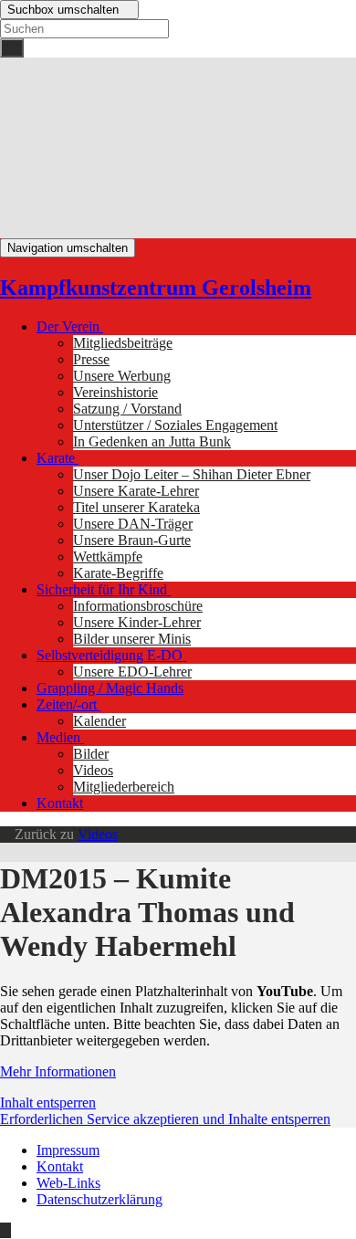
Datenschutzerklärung (99, 1199)
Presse (91, 359)
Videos (93, 770)
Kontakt (60, 803)
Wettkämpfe (107, 556)
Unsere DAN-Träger (133, 523)
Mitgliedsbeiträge (123, 343)
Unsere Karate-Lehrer (136, 491)
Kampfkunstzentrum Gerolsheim (155, 287)
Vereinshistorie (115, 392)
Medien (60, 737)
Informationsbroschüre (138, 606)
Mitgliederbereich (123, 786)
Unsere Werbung (122, 375)
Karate (58, 458)
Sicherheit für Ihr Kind (104, 589)
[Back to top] (5, 1230)
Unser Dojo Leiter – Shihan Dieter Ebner (191, 474)
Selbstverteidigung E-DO (111, 655)
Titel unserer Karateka (136, 507)
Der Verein (70, 326)
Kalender (99, 721)
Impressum (68, 1150)
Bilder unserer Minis (132, 638)
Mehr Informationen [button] (58, 1071)
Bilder (91, 753)
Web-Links (68, 1183)
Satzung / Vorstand (127, 408)
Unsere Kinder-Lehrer (137, 622)
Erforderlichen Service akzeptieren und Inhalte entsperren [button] (165, 1119)
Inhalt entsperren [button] (48, 1102)
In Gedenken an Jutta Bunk (152, 441)
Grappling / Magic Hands (110, 688)
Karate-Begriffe (118, 573)
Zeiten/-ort (68, 704)
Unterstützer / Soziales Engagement (175, 425)
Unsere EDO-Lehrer (132, 671)
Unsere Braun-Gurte (132, 540)
